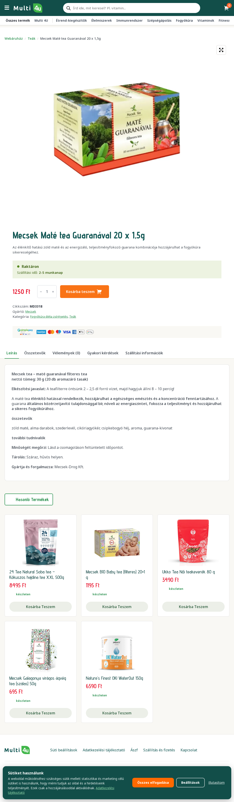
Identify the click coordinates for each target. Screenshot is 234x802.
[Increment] (53, 291)
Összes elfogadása (153, 782)
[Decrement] (40, 291)
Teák (31, 38)
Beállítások (190, 782)
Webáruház (14, 38)
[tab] (12, 353)
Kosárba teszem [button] (40, 606)
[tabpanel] (117, 422)
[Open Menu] (7, 8)
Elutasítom (216, 782)
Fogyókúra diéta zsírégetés (49, 316)
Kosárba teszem (80, 291)
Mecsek (30, 311)
